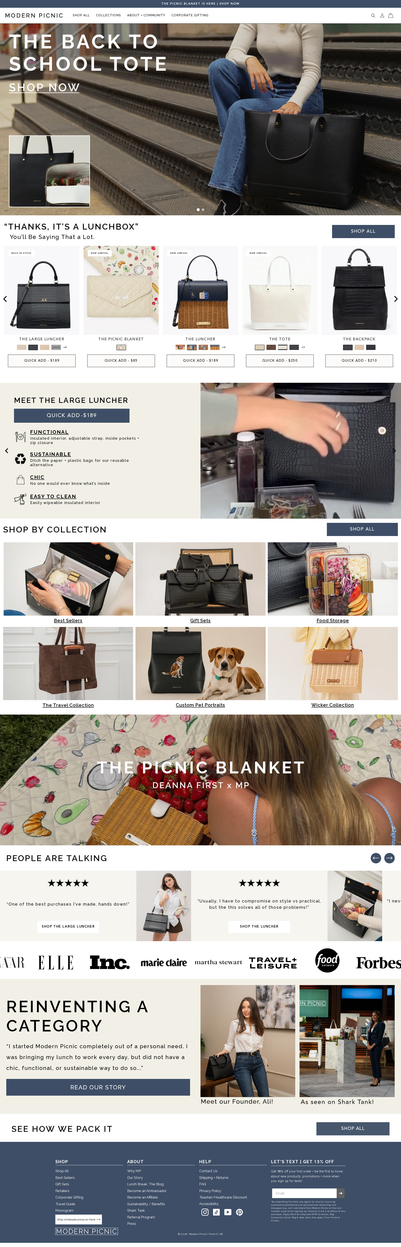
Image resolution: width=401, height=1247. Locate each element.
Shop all (363, 231)
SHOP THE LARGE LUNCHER (68, 926)
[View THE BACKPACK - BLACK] (371, 347)
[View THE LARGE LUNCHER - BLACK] (56, 347)
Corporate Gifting (69, 1197)
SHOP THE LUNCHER (259, 926)
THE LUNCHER (200, 339)
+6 (223, 347)
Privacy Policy (210, 1191)
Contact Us (208, 1171)
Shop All (62, 1171)
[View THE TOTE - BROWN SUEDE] (271, 347)
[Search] (373, 15)
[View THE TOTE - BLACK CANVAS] (282, 347)
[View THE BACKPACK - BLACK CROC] (348, 347)
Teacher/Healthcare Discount (223, 1197)
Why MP (134, 1171)
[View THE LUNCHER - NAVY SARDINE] (192, 347)
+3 (303, 347)
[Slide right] (396, 299)
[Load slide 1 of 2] (198, 210)
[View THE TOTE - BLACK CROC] (294, 347)
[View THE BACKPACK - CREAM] (359, 347)
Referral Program (141, 1217)
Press (131, 1223)
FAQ (202, 1184)
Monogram (64, 1210)
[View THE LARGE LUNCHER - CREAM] (44, 347)
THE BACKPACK (359, 339)
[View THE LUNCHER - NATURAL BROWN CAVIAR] (180, 347)
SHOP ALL (362, 529)
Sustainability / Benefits (146, 1204)
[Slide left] (5, 299)
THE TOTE (280, 339)
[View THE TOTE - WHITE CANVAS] (259, 347)
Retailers (62, 1191)
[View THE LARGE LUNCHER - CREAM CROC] (21, 347)
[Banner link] (200, 119)
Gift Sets (62, 1184)
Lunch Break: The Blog (145, 1184)
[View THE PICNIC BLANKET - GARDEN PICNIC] (121, 347)
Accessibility (208, 1204)
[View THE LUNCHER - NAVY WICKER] (215, 347)
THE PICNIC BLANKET (121, 339)
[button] (81, 15)
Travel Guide (65, 1204)
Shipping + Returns (213, 1178)
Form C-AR (216, 1234)
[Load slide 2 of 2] (203, 209)
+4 (65, 347)
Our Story (135, 1178)
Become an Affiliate (142, 1197)
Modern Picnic (198, 1234)
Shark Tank (136, 1210)
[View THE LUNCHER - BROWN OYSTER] (203, 347)
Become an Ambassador (147, 1191)
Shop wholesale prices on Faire (76, 1219)
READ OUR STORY (98, 1087)
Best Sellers (65, 1178)
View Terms (331, 1217)
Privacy (275, 1220)
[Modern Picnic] (86, 1231)
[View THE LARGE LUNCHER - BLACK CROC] (33, 347)
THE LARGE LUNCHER (41, 339)
